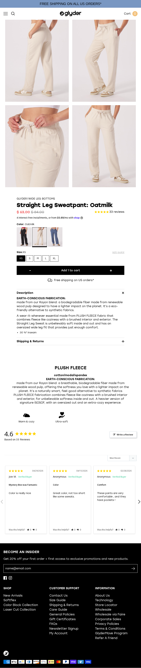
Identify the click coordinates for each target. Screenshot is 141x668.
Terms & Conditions (110, 628)
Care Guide (58, 609)
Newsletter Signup (63, 628)
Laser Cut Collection (19, 609)
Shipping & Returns (64, 605)
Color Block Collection (20, 605)
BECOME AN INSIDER (21, 552)
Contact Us (58, 595)
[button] (29, 529)
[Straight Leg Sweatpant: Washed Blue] (55, 237)
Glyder (22, 198)
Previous (1, 500)
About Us (102, 595)
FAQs (53, 624)
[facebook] (5, 578)
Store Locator (106, 605)
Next (139, 500)
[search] (13, 14)
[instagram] (10, 578)
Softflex (9, 600)
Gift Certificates (62, 619)
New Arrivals (13, 595)
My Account (58, 633)
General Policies (62, 614)
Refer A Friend (106, 638)
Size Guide (57, 600)
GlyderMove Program (111, 633)
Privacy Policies (107, 624)
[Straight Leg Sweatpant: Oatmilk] (39, 237)
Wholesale (103, 609)
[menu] (5, 14)
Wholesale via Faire (110, 614)
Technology (104, 600)
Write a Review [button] (125, 434)
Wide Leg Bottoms (41, 198)
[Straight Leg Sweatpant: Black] (24, 237)
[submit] (133, 568)
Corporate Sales (108, 619)
